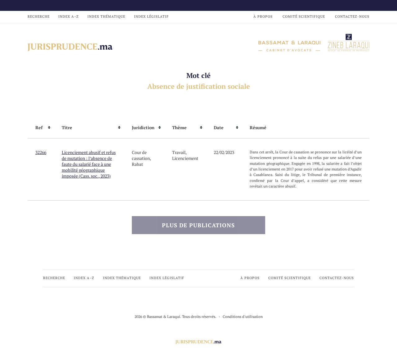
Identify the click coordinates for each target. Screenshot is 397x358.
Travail (178, 152)
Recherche (39, 16)
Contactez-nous (352, 16)
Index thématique (106, 16)
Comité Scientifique (304, 16)
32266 (40, 152)
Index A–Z (68, 16)
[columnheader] (41, 127)
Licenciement (185, 158)
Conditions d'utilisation (243, 316)
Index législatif (151, 16)
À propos (263, 16)
